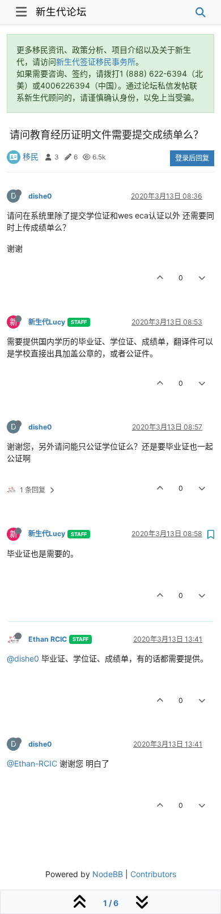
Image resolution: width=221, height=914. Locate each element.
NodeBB (107, 874)
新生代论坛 (61, 12)
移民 (31, 156)
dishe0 (40, 196)
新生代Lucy (46, 322)
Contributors (153, 874)
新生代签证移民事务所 (95, 61)
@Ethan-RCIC (32, 763)
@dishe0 (23, 658)
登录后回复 (192, 158)
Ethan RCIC (47, 639)
